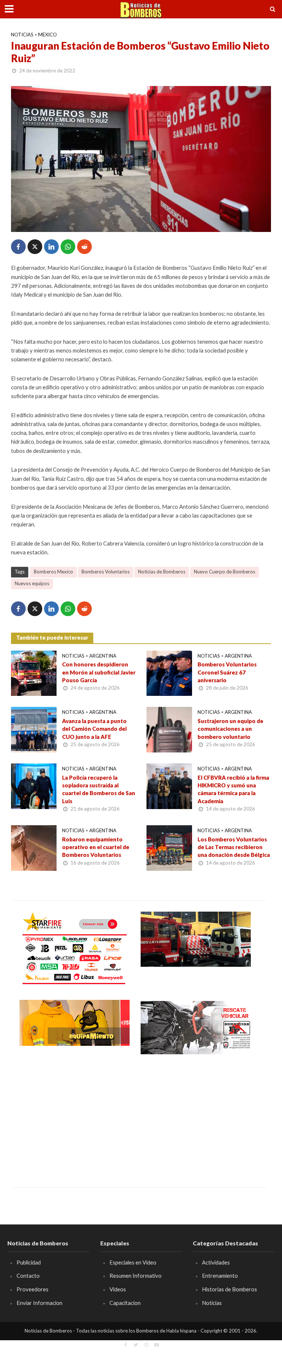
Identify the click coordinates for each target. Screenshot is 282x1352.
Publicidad (29, 1262)
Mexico (47, 34)
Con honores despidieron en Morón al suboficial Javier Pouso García (98, 672)
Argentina (102, 656)
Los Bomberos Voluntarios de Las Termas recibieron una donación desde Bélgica (234, 847)
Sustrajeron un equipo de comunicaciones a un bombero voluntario (230, 729)
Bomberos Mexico (53, 572)
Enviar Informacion (39, 1302)
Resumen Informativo (135, 1275)
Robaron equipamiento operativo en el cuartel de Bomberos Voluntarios (95, 847)
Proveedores (32, 1289)
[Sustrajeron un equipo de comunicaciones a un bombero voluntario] (169, 728)
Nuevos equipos (32, 583)
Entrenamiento (220, 1275)
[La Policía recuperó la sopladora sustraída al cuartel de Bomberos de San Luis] (34, 785)
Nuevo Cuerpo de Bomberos (224, 572)
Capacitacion (125, 1302)
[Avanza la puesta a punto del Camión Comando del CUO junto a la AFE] (34, 728)
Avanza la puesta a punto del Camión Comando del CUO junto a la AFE (94, 729)
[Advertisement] (74, 1116)
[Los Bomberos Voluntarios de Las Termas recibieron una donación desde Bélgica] (169, 847)
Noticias (22, 34)
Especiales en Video (132, 1262)
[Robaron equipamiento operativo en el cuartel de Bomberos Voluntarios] (34, 847)
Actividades (216, 1262)
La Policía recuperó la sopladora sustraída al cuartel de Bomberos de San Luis (98, 789)
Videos (117, 1289)
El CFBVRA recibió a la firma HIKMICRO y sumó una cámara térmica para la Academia (233, 789)
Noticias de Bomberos (161, 572)
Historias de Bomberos (229, 1289)
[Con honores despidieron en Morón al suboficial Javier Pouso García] (34, 672)
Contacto (28, 1275)
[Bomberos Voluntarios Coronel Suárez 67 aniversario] (169, 672)
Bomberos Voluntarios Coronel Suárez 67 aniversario (227, 672)
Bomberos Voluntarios (106, 572)
